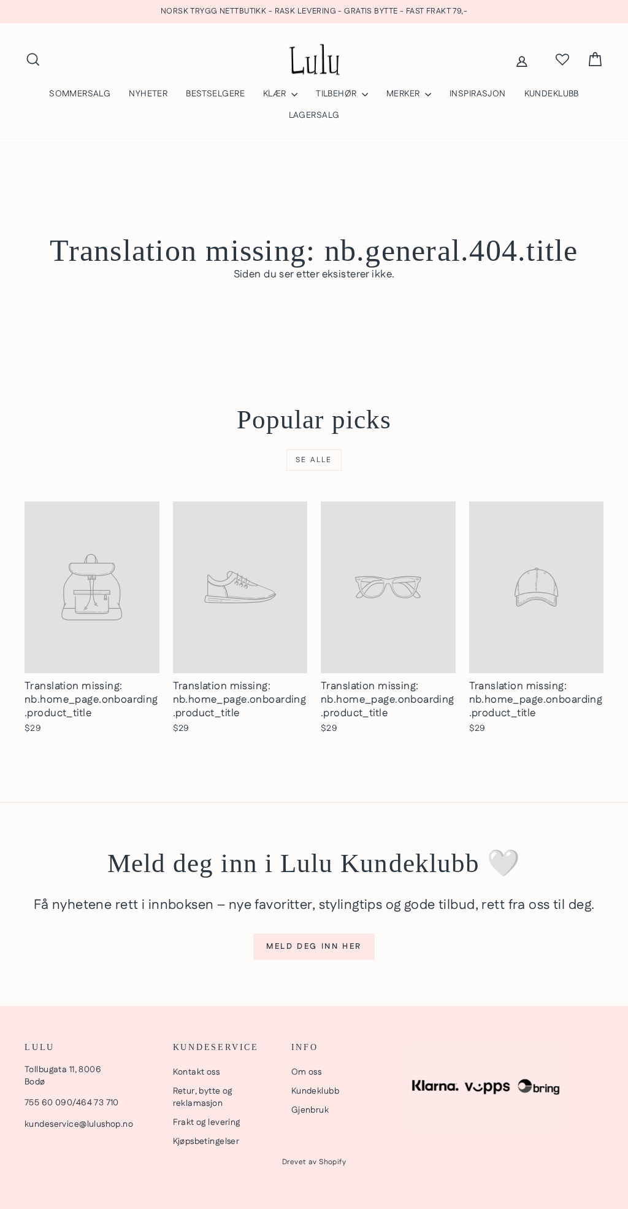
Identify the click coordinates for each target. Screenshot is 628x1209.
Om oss (306, 1072)
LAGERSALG (314, 115)
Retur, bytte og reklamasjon (202, 1097)
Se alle (314, 460)
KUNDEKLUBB (551, 94)
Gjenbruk (310, 1110)
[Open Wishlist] (562, 59)
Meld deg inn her (314, 946)
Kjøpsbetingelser (206, 1141)
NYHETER (148, 94)
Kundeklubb (315, 1091)
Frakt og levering (206, 1122)
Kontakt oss (196, 1072)
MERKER (404, 94)
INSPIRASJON (478, 94)
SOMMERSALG (79, 94)
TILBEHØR (337, 94)
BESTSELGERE (215, 94)
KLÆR (275, 94)
